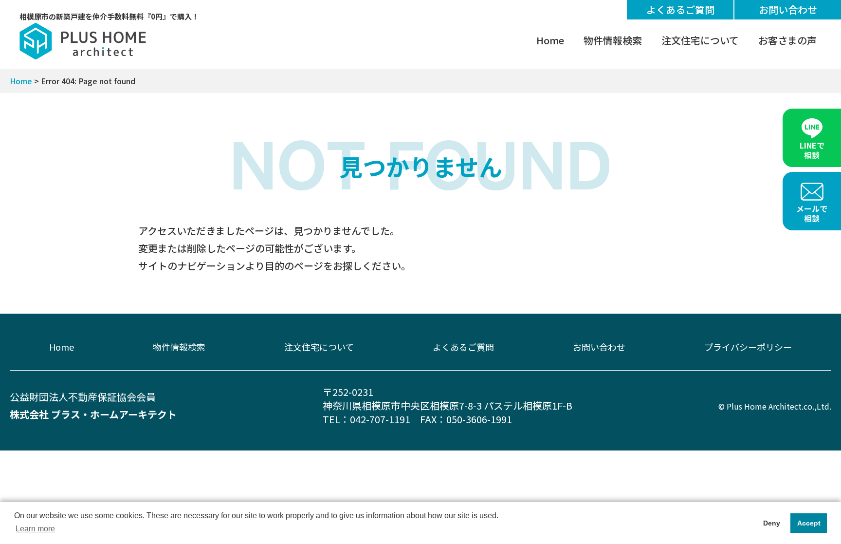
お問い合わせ (788, 9)
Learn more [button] (35, 529)
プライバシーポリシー (748, 346)
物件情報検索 (613, 40)
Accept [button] (809, 523)
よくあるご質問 (680, 9)
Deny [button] (771, 523)
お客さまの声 (787, 40)
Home (550, 40)
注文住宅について (700, 40)
